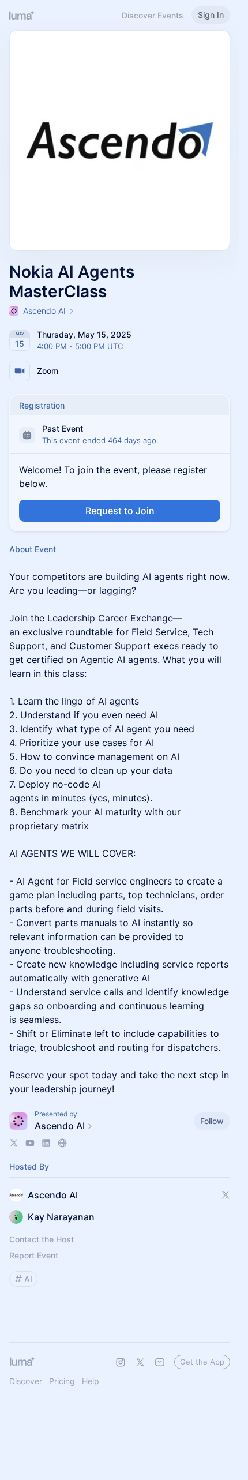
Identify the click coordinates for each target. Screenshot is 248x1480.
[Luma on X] (140, 1362)
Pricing (62, 1381)
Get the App (202, 1361)
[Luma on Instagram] (120, 1362)
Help (90, 1381)
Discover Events (152, 15)
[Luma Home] (22, 15)
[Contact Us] (160, 1362)
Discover (25, 1381)
